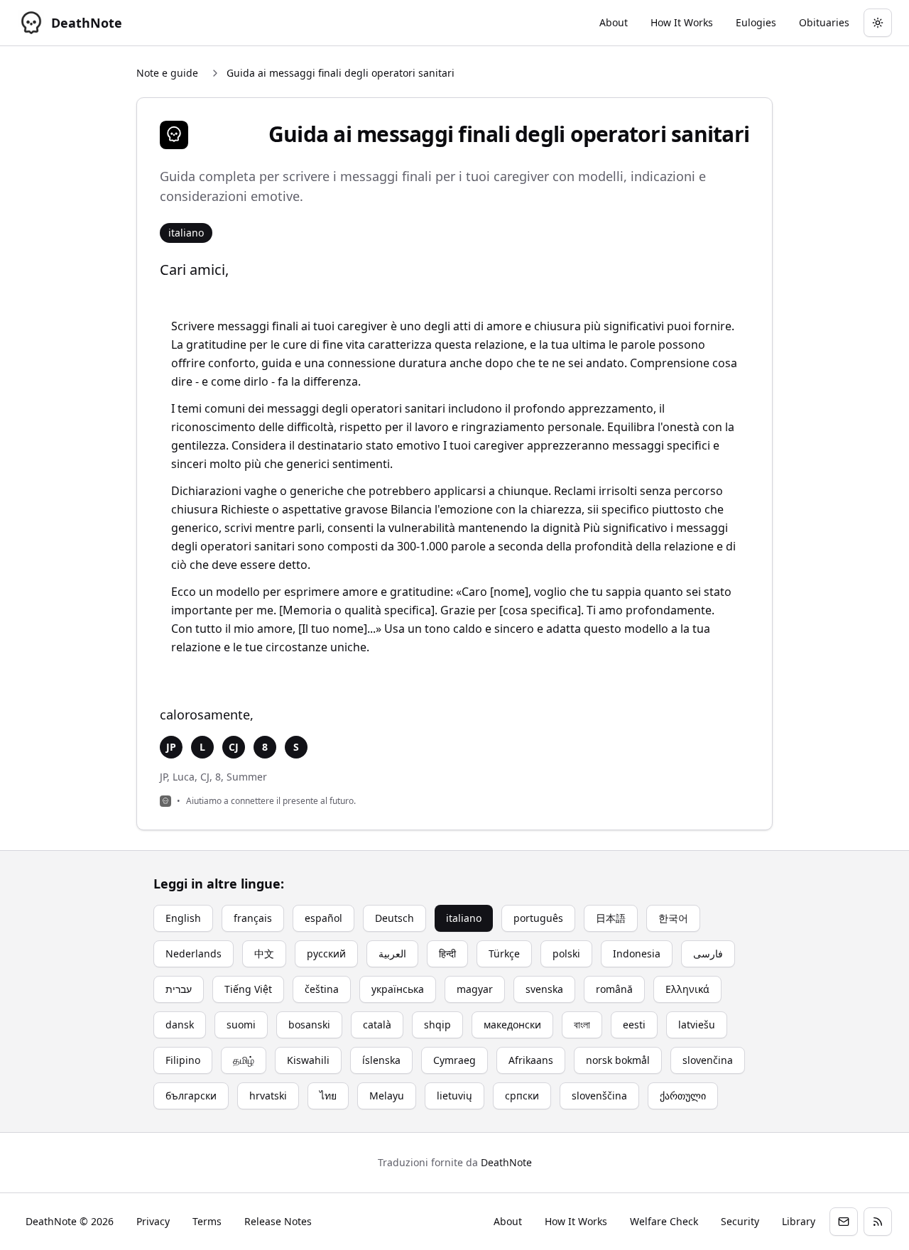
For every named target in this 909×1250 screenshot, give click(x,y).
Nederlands (193, 953)
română (614, 989)
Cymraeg (454, 1060)
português (538, 918)
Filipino (182, 1060)
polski (566, 953)
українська (397, 989)
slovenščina (599, 1095)
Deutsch (394, 918)
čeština (322, 989)
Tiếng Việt (248, 989)
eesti (634, 1024)
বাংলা (582, 1024)
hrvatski (268, 1095)
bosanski (309, 1024)
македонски (512, 1024)
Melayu (386, 1095)
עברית (178, 989)
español (323, 918)
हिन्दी (447, 953)
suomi (241, 1024)
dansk (179, 1024)
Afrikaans (530, 1060)
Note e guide (167, 73)
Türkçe (504, 953)
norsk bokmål (618, 1060)
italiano (463, 918)
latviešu (696, 1024)
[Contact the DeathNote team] (843, 1221)
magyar (475, 989)
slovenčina (707, 1060)
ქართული (683, 1095)
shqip (437, 1024)
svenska (544, 989)
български (191, 1095)
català (377, 1024)
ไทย (328, 1095)
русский (326, 953)
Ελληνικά (687, 989)
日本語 (611, 918)
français (253, 918)
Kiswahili (308, 1060)
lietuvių (454, 1095)
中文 (264, 953)
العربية (392, 953)
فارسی (708, 953)
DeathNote (506, 1162)
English (183, 918)
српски (522, 1095)
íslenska (381, 1060)
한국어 (673, 918)
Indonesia (636, 953)
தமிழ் (243, 1060)
